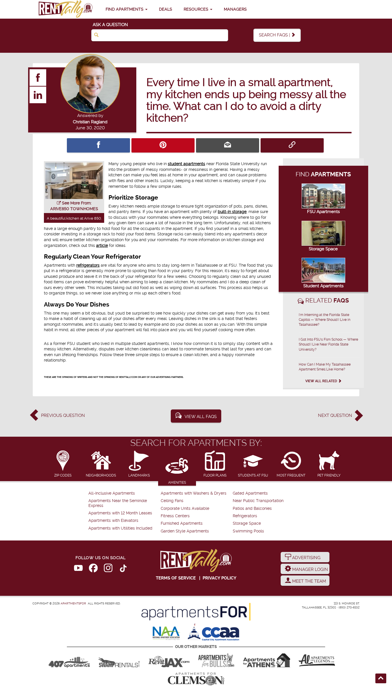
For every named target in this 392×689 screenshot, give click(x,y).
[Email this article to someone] (227, 145)
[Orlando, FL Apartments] (69, 660)
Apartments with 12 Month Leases (120, 513)
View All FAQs (201, 416)
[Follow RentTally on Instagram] (108, 569)
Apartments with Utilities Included (120, 528)
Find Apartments (125, 9)
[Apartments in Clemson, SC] (196, 679)
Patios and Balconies (252, 508)
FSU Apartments (323, 211)
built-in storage (232, 211)
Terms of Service (176, 578)
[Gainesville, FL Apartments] (119, 660)
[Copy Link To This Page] (292, 145)
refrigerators (88, 265)
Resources (196, 9)
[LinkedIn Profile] (38, 94)
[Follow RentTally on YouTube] (78, 569)
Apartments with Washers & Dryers (193, 493)
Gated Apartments (250, 493)
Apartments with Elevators (113, 520)
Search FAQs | (275, 35)
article (102, 245)
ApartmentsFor (73, 603)
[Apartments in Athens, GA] (266, 660)
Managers (235, 9)
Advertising (306, 557)
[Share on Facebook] (98, 145)
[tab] (63, 464)
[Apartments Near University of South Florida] (216, 660)
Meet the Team (308, 581)
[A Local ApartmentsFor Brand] (196, 612)
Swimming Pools (248, 531)
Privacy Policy (219, 578)
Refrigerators (245, 516)
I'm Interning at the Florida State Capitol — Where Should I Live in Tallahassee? (324, 320)
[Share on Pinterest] (163, 145)
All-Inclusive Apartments (111, 493)
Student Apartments (323, 285)
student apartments (186, 163)
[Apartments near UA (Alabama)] (317, 660)
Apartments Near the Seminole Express (117, 503)
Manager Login (309, 569)
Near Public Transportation (258, 500)
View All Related (321, 381)
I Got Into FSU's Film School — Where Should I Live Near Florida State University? (328, 344)
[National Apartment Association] (167, 633)
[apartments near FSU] (65, 9)
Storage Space (323, 248)
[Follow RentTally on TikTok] (123, 569)
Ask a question (110, 24)
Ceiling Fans (172, 500)
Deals (165, 9)
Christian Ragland (90, 121)
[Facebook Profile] (38, 77)
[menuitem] (123, 493)
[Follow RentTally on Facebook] (93, 569)
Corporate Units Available (185, 508)
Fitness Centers (175, 516)
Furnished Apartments (182, 523)
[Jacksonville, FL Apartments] (169, 660)
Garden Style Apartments (185, 531)
